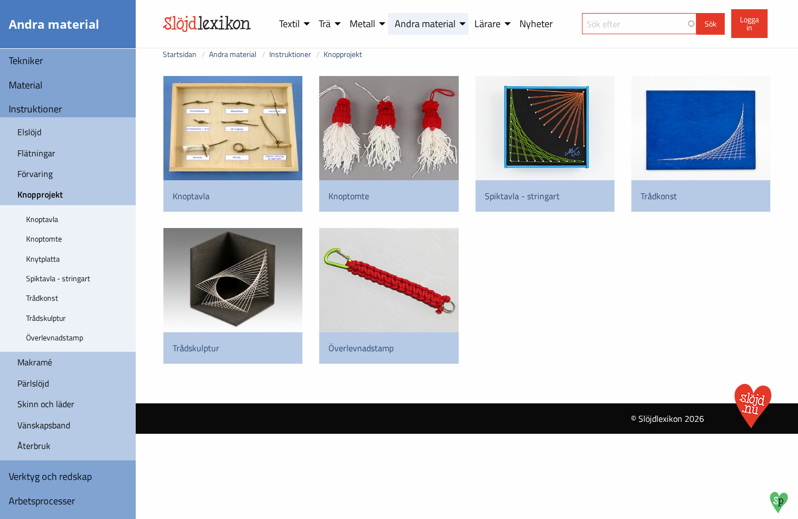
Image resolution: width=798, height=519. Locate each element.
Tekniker (26, 60)
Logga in (749, 23)
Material (25, 85)
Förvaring (35, 173)
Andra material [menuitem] (425, 23)
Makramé (34, 362)
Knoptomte (44, 238)
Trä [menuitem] (325, 23)
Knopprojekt (40, 194)
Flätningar (36, 153)
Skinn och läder (45, 403)
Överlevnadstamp (54, 337)
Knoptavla (42, 219)
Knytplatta (43, 258)
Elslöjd (29, 131)
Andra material (232, 54)
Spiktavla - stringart (58, 278)
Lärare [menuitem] (487, 23)
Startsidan (180, 54)
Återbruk (33, 445)
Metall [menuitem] (362, 23)
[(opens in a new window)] (779, 510)
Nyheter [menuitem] (536, 23)
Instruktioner (35, 109)
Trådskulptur (46, 318)
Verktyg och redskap (50, 476)
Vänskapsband (43, 425)
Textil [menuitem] (289, 23)
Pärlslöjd (33, 383)
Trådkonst (42, 297)
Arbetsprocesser (42, 500)
